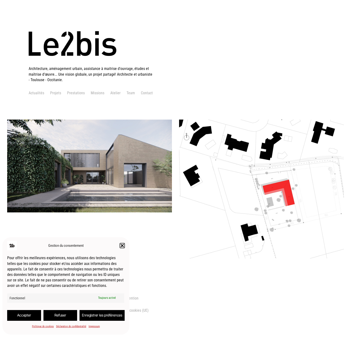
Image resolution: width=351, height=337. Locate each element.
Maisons (52, 190)
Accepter (24, 315)
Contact (147, 93)
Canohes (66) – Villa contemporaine (235, 179)
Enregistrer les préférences (102, 315)
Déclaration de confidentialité (71, 326)
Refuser (60, 315)
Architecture (34, 190)
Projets (55, 93)
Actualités (36, 93)
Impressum (94, 326)
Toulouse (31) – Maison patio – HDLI (64, 153)
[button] (122, 245)
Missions (97, 93)
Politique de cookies (43, 326)
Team (131, 93)
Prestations (76, 93)
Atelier (115, 93)
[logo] (91, 63)
